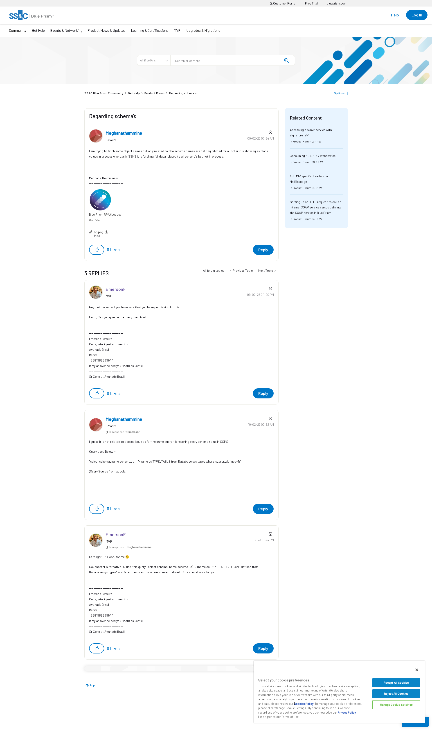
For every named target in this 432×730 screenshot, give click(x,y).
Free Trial (311, 3)
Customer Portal (284, 3)
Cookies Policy (303, 703)
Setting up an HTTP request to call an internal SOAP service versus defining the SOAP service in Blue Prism (315, 207)
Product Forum (154, 93)
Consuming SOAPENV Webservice (312, 156)
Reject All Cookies (396, 693)
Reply (263, 249)
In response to (124, 431)
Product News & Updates (107, 30)
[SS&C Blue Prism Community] (31, 15)
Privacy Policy (347, 712)
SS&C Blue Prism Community (103, 93)
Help (395, 14)
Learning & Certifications (150, 30)
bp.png (98, 232)
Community (17, 30)
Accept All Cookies (396, 682)
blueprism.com (336, 3)
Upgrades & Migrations (203, 30)
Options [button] (339, 93)
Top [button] (92, 685)
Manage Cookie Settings (396, 704)
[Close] (417, 670)
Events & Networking (66, 30)
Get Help (38, 30)
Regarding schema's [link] (183, 93)
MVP (177, 30)
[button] (96, 250)
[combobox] (232, 60)
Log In (417, 14)
